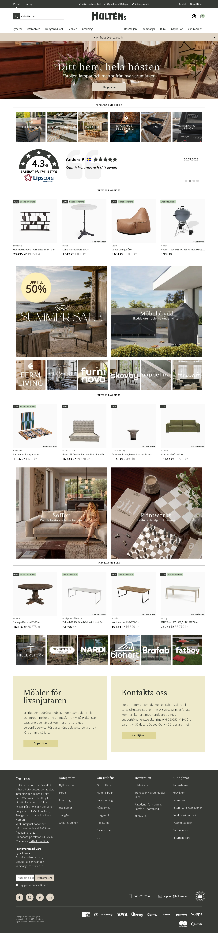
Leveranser (179, 800)
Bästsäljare (141, 785)
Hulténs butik (105, 792)
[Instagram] (30, 897)
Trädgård (64, 815)
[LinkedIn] (50, 897)
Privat (16, 4)
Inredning (65, 800)
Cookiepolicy (180, 830)
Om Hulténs (104, 785)
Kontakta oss (180, 785)
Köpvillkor (179, 792)
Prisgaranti (103, 815)
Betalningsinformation (186, 815)
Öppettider (196, 4)
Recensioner (104, 830)
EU (98, 838)
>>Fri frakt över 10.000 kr (108, 37)
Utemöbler (65, 807)
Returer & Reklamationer (187, 807)
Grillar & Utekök (68, 822)
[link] (109, 166)
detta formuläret (39, 841)
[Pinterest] (40, 897)
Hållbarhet (103, 807)
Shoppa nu (109, 87)
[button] (109, 96)
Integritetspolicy (182, 822)
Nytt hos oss (66, 785)
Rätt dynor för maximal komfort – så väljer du (148, 807)
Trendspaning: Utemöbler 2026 (150, 795)
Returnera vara (181, 838)
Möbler (63, 792)
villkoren (43, 885)
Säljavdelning (105, 800)
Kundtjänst (139, 735)
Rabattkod (103, 822)
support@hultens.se (175, 896)
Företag (28, 4)
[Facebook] (19, 897)
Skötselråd (141, 816)
